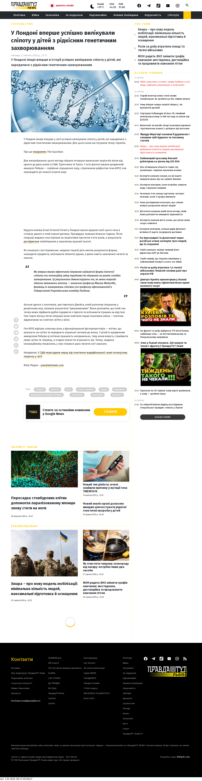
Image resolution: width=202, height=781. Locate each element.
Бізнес (126, 713)
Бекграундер (90, 658)
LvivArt (51, 703)
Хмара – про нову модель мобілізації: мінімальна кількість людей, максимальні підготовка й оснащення (44, 588)
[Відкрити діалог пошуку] (187, 5)
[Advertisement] (76, 197)
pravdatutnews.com (52, 365)
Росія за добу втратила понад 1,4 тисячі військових (161, 48)
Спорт (126, 728)
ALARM (51, 673)
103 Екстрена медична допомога (64, 668)
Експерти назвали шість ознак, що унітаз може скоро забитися (165, 222)
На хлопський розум (94, 668)
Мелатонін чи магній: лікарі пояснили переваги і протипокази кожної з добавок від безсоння (165, 127)
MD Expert (53, 663)
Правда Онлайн (92, 683)
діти (68, 389)
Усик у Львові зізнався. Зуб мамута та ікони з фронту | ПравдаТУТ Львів (164, 344)
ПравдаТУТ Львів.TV (133, 733)
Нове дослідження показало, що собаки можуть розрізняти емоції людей (161, 204)
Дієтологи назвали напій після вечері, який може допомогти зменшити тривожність (163, 213)
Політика (19, 15)
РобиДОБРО (90, 678)
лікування (77, 395)
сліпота (55, 389)
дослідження (31, 241)
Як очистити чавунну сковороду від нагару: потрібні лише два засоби (106, 567)
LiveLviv (52, 698)
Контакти (22, 659)
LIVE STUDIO (54, 678)
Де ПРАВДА (54, 683)
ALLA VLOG (89, 698)
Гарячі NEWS (90, 673)
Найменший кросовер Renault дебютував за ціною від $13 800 (160, 160)
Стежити (110, 411)
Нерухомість (153, 15)
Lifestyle (173, 15)
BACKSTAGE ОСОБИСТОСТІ (97, 693)
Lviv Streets (89, 663)
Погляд (126, 708)
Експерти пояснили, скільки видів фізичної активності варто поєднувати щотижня (163, 230)
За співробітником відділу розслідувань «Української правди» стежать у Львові (161, 406)
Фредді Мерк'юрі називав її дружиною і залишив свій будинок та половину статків (165, 137)
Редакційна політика (22, 678)
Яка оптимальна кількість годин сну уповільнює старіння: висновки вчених (160, 169)
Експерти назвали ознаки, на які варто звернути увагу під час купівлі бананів (161, 177)
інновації (97, 395)
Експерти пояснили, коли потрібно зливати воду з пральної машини (163, 186)
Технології (128, 718)
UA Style (52, 688)
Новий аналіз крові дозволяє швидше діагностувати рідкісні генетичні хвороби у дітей (104, 507)
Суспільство (22, 23)
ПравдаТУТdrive (56, 693)
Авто (125, 723)
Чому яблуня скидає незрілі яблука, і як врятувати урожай (161, 106)
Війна (35, 15)
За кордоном (74, 15)
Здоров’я (127, 698)
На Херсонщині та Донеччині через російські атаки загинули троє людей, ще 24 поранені (163, 241)
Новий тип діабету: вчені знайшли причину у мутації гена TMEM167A (105, 488)
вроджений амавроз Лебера (46, 395)
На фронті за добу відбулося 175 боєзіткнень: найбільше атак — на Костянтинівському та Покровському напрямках (164, 333)
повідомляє (40, 151)
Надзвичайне (98, 15)
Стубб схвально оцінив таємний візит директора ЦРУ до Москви (159, 251)
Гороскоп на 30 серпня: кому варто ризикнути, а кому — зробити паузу (165, 392)
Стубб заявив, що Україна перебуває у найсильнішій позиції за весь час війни (161, 260)
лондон (40, 389)
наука (104, 389)
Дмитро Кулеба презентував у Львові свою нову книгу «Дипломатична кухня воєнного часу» (164, 282)
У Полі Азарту (91, 688)
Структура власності (21, 683)
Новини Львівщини (125, 15)
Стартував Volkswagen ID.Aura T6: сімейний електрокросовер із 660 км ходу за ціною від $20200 (164, 116)
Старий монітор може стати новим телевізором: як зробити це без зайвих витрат (165, 97)
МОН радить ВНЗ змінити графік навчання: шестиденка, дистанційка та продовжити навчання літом (105, 588)
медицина (119, 389)
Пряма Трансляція (20, 688)
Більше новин (163, 417)
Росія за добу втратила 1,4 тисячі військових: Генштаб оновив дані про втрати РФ (163, 270)
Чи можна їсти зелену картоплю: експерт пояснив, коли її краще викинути (162, 195)
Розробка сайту (175, 757)
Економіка (52, 15)
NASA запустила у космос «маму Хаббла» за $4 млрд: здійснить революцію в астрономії (165, 83)
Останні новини (148, 72)
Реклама (15, 668)
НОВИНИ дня (54, 658)
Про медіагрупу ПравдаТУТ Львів (28, 673)
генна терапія (86, 389)
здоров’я (117, 395)
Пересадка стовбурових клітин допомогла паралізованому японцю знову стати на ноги (43, 503)
